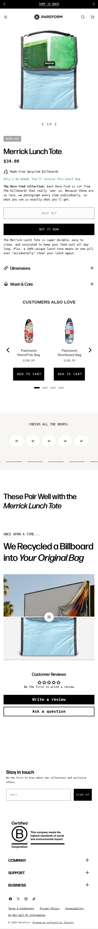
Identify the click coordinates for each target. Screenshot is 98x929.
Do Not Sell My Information (26, 915)
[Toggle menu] (5, 17)
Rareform (24, 922)
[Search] (83, 17)
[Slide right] (55, 124)
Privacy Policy (50, 908)
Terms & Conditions (21, 908)
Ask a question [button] (49, 711)
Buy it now (49, 229)
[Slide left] (42, 124)
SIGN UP (82, 794)
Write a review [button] (49, 699)
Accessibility (74, 908)
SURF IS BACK (49, 4)
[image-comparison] (49, 617)
